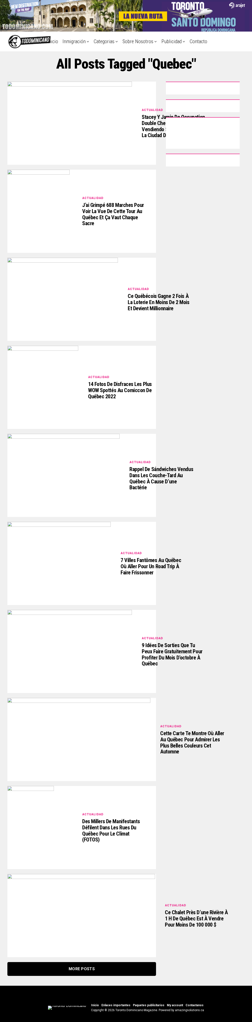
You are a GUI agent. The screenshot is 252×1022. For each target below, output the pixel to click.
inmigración (74, 41)
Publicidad (171, 41)
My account (175, 1005)
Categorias (104, 41)
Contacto (198, 41)
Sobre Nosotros (138, 41)
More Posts (82, 969)
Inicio (52, 41)
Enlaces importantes (115, 1005)
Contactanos (195, 1005)
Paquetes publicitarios (148, 1005)
